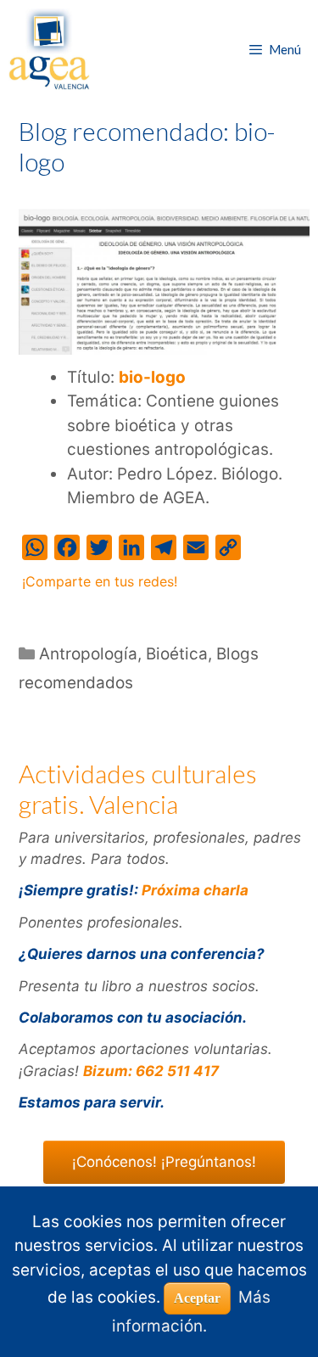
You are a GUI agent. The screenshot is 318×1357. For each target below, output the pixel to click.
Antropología (88, 654)
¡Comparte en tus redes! (99, 581)
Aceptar (197, 1298)
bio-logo (152, 377)
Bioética (177, 654)
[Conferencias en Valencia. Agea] (49, 49)
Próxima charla (195, 890)
